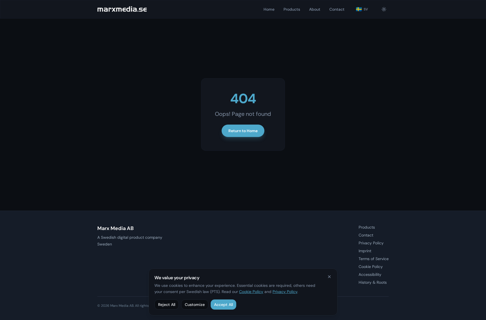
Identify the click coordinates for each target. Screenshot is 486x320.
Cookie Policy (251, 291)
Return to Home (243, 130)
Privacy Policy (371, 242)
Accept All (223, 304)
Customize (195, 304)
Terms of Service (374, 258)
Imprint (365, 250)
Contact (337, 9)
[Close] (329, 276)
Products (292, 9)
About (314, 9)
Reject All (166, 304)
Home (269, 9)
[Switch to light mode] (384, 9)
